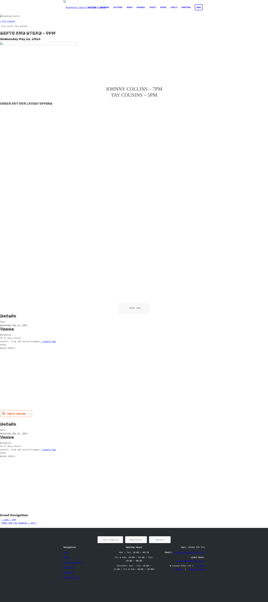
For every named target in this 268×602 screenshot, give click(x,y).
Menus (66, 557)
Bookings (68, 572)
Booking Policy (72, 577)
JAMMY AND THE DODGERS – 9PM (19, 523)
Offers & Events (72, 562)
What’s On (69, 567)
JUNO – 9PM (8, 519)
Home (65, 552)
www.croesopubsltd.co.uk (190, 560)
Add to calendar (16, 413)
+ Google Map (48, 341)
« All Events (7, 21)
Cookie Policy (196, 569)
